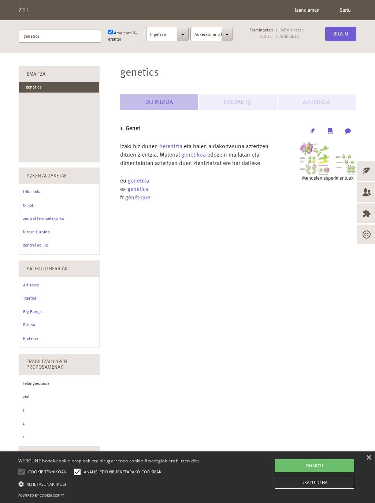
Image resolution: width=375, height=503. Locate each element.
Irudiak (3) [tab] (238, 101)
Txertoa (29, 298)
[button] (109, 483)
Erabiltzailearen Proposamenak (46, 364)
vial (26, 396)
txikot (28, 205)
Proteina (30, 338)
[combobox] (167, 36)
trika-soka (32, 191)
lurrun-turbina (36, 231)
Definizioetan (291, 30)
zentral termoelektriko (43, 218)
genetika (138, 180)
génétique (137, 197)
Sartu (345, 10)
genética (137, 188)
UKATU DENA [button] (314, 482)
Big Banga (32, 311)
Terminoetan (261, 30)
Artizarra (31, 285)
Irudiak (265, 36)
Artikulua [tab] (316, 101)
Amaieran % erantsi (122, 36)
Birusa (29, 324)
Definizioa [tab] (159, 101)
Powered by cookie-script (41, 495)
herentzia (170, 146)
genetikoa (193, 154)
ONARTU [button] (314, 465)
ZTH (23, 10)
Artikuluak (288, 36)
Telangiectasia (36, 383)
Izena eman (307, 10)
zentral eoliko (35, 245)
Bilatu (340, 34)
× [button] (368, 458)
